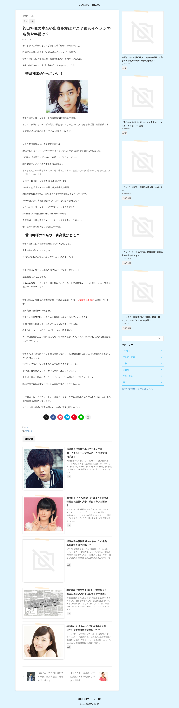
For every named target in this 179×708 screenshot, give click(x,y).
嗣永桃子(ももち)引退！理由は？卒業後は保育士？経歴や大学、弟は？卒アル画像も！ (87, 502)
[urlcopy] (88, 417)
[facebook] (53, 417)
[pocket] (60, 417)
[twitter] (46, 417)
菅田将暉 (28, 431)
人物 (27, 427)
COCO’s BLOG (89, 4)
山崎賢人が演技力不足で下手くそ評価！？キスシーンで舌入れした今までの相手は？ (87, 453)
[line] (81, 417)
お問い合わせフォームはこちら (137, 388)
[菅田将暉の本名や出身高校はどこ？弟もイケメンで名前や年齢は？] (67, 417)
